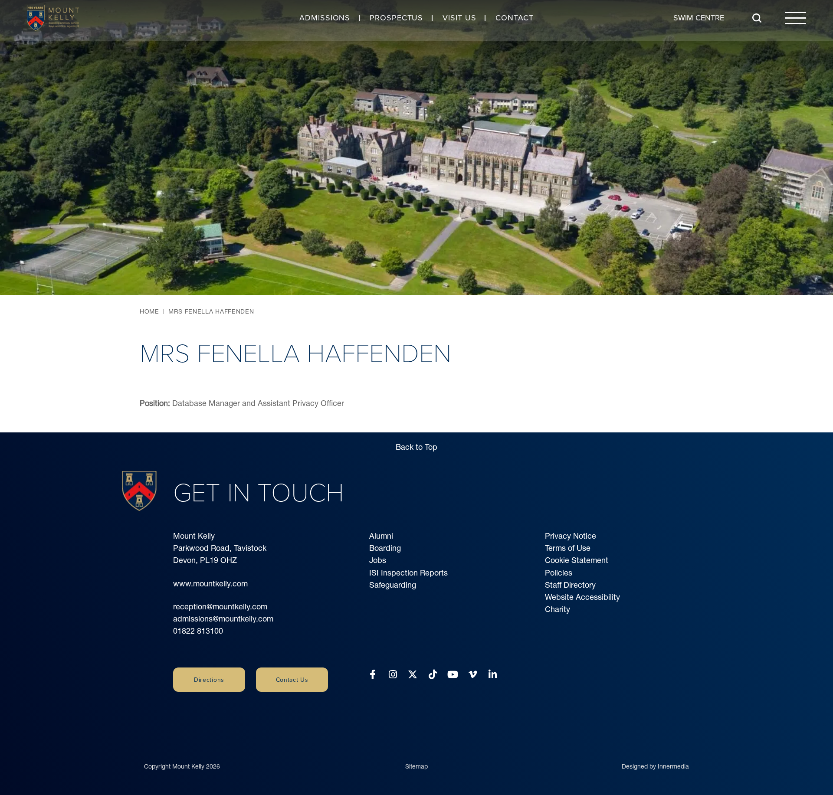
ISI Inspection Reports (408, 573)
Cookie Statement (576, 560)
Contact (514, 17)
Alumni (381, 536)
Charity (557, 609)
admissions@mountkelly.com (223, 619)
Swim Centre (698, 17)
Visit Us (459, 17)
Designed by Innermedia (655, 766)
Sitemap (416, 766)
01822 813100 (198, 631)
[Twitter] (412, 674)
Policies (558, 573)
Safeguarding (392, 585)
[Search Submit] (756, 18)
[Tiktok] (433, 674)
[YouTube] (452, 674)
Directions (209, 679)
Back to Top (416, 447)
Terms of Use (567, 548)
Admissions (324, 17)
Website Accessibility (582, 597)
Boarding (385, 548)
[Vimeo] (473, 674)
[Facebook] (373, 674)
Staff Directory (570, 585)
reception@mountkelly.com (220, 607)
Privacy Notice (570, 536)
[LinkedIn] (493, 674)
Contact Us (292, 679)
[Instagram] (393, 674)
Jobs (377, 560)
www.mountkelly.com (210, 584)
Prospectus (396, 17)
